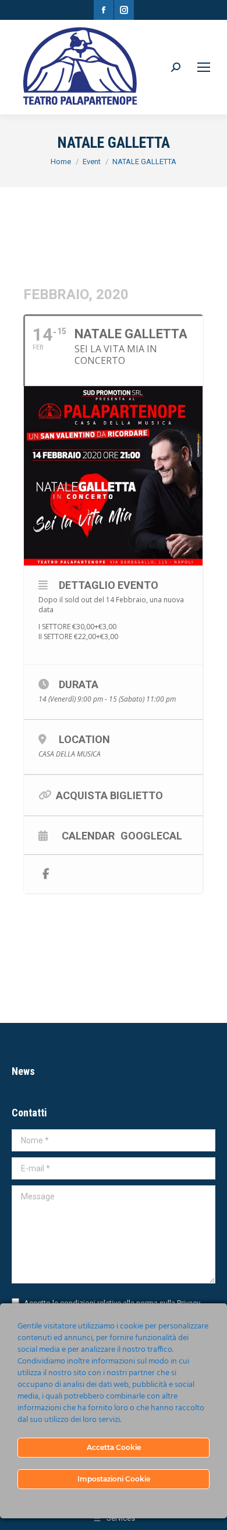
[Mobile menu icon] (203, 67)
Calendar (88, 835)
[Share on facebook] (46, 874)
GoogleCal (151, 835)
